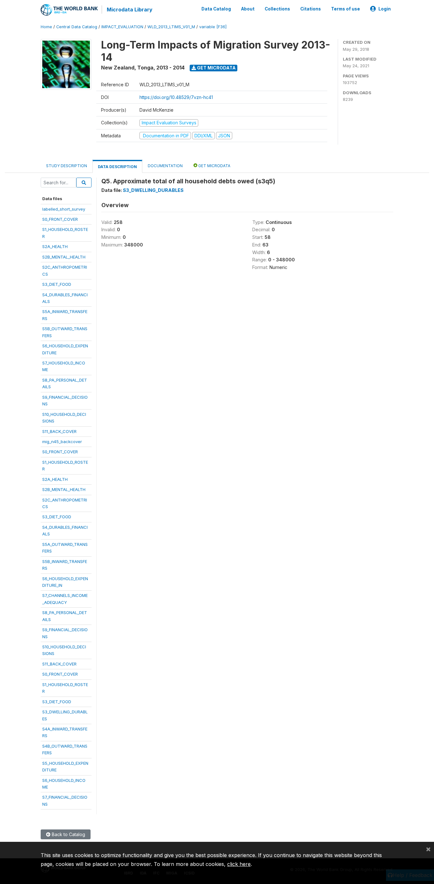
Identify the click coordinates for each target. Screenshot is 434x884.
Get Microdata (216, 67)
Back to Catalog (68, 834)
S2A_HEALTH (55, 246)
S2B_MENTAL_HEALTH (63, 256)
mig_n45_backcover (62, 441)
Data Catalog (216, 8)
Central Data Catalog (76, 26)
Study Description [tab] (66, 165)
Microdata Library (130, 9)
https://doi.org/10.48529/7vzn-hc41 (176, 97)
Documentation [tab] (165, 165)
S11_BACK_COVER (59, 431)
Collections (277, 8)
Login (384, 8)
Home (46, 26)
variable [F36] (213, 26)
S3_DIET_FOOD (56, 284)
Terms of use (345, 8)
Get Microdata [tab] (213, 165)
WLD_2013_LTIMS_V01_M (171, 26)
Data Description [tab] (117, 166)
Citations (310, 8)
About (247, 8)
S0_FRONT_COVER (60, 219)
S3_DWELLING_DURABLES (153, 190)
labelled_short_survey (63, 209)
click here (239, 864)
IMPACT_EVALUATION (122, 26)
